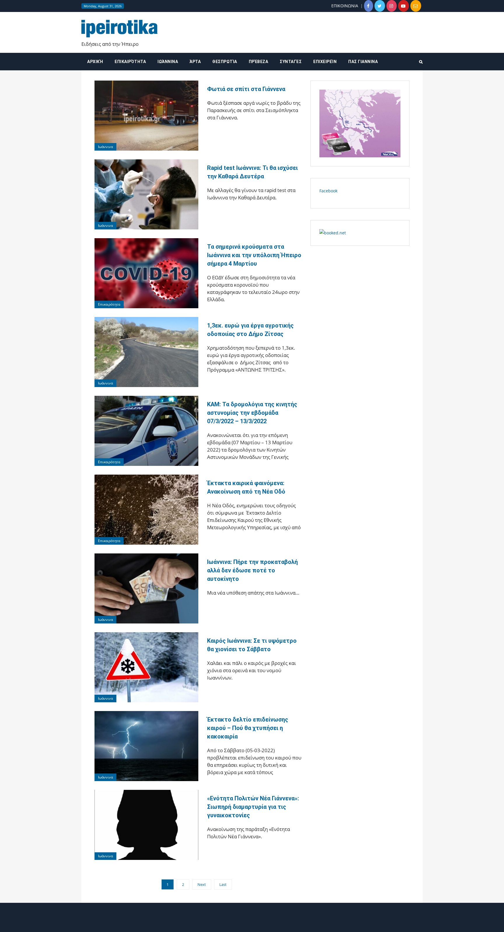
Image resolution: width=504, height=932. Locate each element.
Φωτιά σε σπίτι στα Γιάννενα (246, 89)
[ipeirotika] (119, 28)
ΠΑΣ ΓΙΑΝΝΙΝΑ (363, 61)
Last (223, 884)
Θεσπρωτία (224, 61)
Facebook (328, 191)
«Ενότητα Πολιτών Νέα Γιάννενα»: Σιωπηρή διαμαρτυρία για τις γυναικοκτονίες (253, 807)
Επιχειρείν (325, 61)
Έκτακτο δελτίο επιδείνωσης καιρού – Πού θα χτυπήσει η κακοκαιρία (247, 728)
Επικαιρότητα (130, 61)
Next (201, 884)
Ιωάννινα (168, 61)
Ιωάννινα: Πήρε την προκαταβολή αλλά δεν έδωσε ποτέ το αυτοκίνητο (252, 570)
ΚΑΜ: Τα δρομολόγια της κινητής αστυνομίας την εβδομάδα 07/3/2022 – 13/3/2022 (252, 413)
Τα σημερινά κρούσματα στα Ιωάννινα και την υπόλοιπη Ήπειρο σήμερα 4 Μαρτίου (254, 255)
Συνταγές (291, 61)
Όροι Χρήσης (252, 922)
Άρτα (195, 61)
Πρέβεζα (258, 61)
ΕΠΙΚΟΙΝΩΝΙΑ (344, 5)
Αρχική (95, 61)
